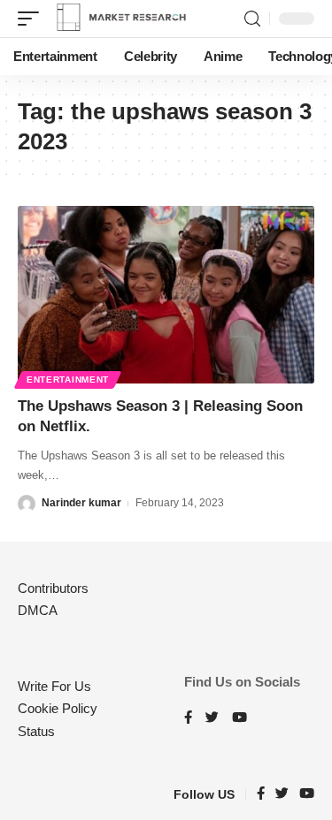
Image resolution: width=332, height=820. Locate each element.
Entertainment (68, 379)
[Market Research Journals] (121, 18)
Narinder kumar (81, 503)
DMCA (38, 610)
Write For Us (54, 686)
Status (36, 731)
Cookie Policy (57, 708)
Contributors (53, 588)
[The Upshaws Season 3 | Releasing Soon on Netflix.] (166, 294)
